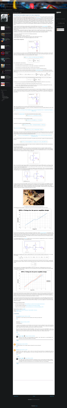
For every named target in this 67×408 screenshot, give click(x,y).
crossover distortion (43, 232)
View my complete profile (9, 16)
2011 (2, 100)
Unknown (17, 349)
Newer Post (16, 396)
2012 (2, 92)
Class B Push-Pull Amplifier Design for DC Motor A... (5, 97)
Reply (17, 318)
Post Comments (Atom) (35, 399)
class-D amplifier (44, 26)
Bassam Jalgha (21, 358)
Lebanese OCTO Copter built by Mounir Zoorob (8, 33)
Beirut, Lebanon (19, 311)
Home (34, 396)
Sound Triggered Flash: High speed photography (8, 70)
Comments (59, 30)
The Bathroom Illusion (7, 64)
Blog (15, 9)
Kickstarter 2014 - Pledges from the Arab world (8, 46)
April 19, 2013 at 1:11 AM (23, 349)
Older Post (52, 396)
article (26, 238)
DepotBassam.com (11, 4)
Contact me (21, 9)
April (3, 94)
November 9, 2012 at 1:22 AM (25, 316)
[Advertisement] (34, 387)
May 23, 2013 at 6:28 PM (29, 358)
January (3, 99)
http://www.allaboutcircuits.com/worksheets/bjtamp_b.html (34, 306)
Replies (18, 334)
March (3, 95)
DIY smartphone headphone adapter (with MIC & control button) (7, 39)
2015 (2, 91)
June (3, 93)
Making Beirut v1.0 (7, 82)
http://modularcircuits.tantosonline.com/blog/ (33, 305)
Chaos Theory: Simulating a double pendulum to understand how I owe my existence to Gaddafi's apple (8, 76)
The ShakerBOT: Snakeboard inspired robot (7, 59)
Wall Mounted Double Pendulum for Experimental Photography (7, 52)
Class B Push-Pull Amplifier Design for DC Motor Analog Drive (8, 27)
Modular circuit (38, 17)
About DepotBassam (7, 9)
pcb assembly (18, 316)
